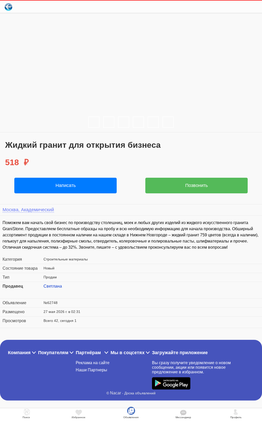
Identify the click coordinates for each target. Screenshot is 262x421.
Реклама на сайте (93, 363)
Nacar (115, 393)
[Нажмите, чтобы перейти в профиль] (47, 292)
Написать (66, 185)
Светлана (52, 286)
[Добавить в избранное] (237, 6)
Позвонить (196, 185)
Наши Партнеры (91, 370)
